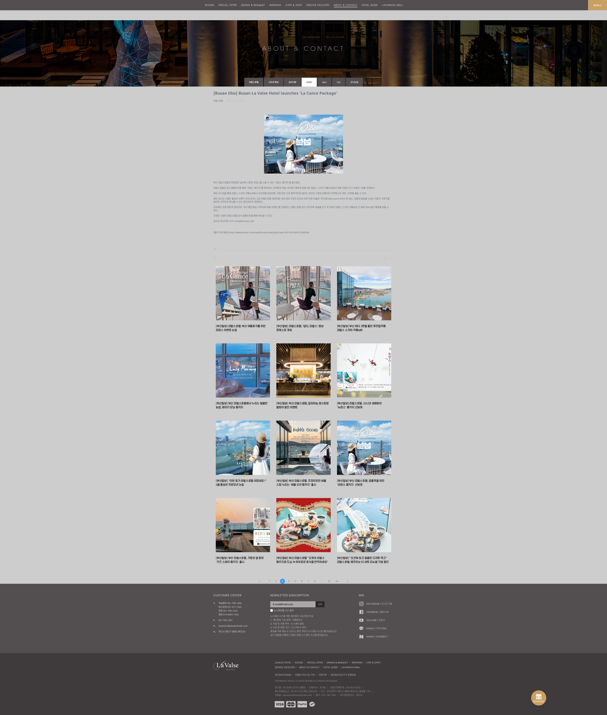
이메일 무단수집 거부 (305, 674)
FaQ (338, 82)
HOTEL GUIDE (370, 5)
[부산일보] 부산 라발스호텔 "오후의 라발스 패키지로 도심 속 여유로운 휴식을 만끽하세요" (302, 560)
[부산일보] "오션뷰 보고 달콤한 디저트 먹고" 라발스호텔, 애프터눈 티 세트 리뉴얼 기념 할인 (363, 560)
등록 (320, 604)
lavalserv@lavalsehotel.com (233, 625)
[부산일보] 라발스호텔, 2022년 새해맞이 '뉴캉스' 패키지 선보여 (359, 405)
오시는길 (354, 82)
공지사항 (292, 82)
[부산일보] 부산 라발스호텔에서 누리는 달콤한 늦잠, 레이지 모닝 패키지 (241, 405)
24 (337, 581)
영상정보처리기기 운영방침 (343, 674)
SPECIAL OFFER (228, 5)
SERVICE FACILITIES (318, 5)
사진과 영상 (274, 82)
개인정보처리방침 (283, 674)
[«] (259, 581)
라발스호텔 (253, 82)
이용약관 (323, 674)
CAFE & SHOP (294, 5)
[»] (348, 581)
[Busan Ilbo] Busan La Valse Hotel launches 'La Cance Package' (275, 93)
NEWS (309, 82)
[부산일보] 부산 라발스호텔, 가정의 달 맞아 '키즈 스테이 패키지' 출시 (240, 560)
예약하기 (597, 5)
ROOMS (209, 5)
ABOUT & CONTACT (345, 5)
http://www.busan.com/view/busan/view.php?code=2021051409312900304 (269, 232)
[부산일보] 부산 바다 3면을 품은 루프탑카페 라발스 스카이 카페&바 (361, 328)
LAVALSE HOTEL (283, 662)
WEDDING (275, 5)
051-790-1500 (329, 695)
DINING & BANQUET (253, 5)
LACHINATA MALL (392, 5)
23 (329, 581)
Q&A (324, 82)
